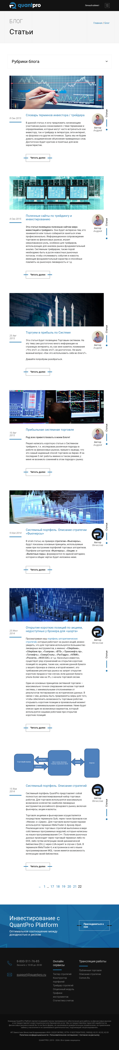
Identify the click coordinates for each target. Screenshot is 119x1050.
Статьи (106, 113)
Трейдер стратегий (63, 985)
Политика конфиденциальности (34, 1035)
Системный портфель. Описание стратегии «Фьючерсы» (56, 531)
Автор (97, 129)
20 (69, 886)
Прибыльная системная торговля (50, 429)
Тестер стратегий (62, 974)
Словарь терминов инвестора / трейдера (55, 115)
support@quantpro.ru (31, 974)
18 (58, 886)
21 (75, 886)
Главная (97, 23)
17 (52, 886)
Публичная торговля (90, 970)
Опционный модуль (63, 989)
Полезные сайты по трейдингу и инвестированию (49, 217)
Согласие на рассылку (89, 1035)
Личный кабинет (92, 5)
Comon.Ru (84, 978)
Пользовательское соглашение (64, 1035)
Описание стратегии (90, 974)
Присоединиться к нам (94, 925)
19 (63, 886)
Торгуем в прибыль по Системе (48, 332)
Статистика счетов (63, 1000)
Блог (107, 23)
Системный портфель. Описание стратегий (56, 785)
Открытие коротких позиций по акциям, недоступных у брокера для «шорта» (54, 629)
